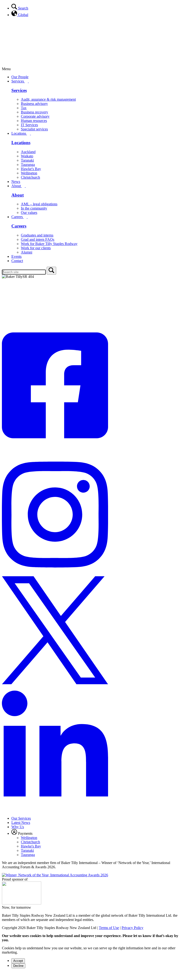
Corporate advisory (35, 116)
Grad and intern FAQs (37, 239)
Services (18, 81)
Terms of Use (109, 928)
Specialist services (34, 129)
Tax (24, 108)
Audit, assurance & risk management (48, 99)
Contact (17, 261)
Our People (19, 77)
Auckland (28, 152)
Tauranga (28, 165)
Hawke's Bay (31, 169)
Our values (29, 213)
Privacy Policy (132, 928)
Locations (19, 133)
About (16, 186)
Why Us (17, 827)
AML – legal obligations (39, 204)
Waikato (27, 156)
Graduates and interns (37, 235)
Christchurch (30, 177)
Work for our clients (36, 248)
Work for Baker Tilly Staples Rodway (49, 244)
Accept (18, 961)
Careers (17, 217)
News (15, 182)
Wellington (29, 173)
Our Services (21, 818)
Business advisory (34, 104)
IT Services (29, 125)
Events (16, 256)
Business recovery (34, 112)
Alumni (26, 252)
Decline (18, 966)
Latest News (20, 823)
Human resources (34, 121)
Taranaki (27, 160)
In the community (34, 208)
